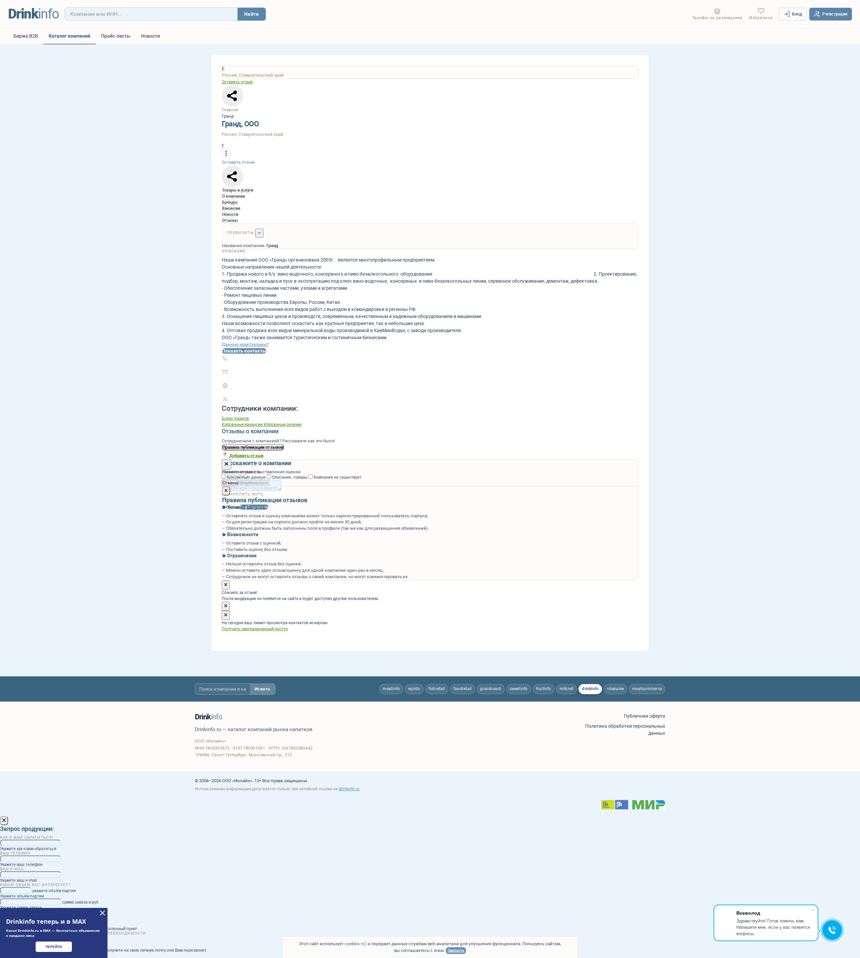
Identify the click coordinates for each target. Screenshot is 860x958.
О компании (233, 196)
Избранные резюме (282, 424)
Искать (262, 688)
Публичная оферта (644, 716)
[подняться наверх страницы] (222, 642)
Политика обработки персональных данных (625, 729)
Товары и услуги (237, 190)
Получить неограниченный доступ (255, 629)
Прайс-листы (115, 36)
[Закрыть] (226, 464)
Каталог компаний (69, 36)
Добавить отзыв (245, 455)
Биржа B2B (25, 36)
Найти (251, 14)
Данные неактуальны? (245, 344)
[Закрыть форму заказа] (4, 820)
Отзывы (230, 220)
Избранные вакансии (243, 424)
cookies (352, 943)
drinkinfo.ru (349, 789)
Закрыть (455, 950)
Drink (33, 14)
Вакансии (231, 208)
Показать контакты (244, 351)
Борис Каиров (235, 418)
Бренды (230, 202)
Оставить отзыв (237, 82)
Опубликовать (254, 482)
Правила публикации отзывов (252, 447)
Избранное (760, 17)
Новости (150, 36)
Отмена (230, 482)
